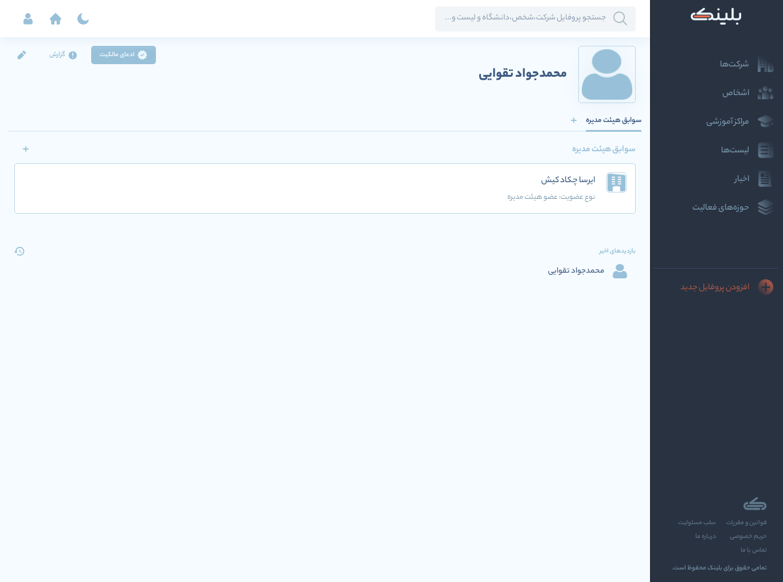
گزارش (57, 55)
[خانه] (55, 19)
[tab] (613, 120)
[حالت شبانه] (83, 19)
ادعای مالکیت (117, 55)
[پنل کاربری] (28, 19)
